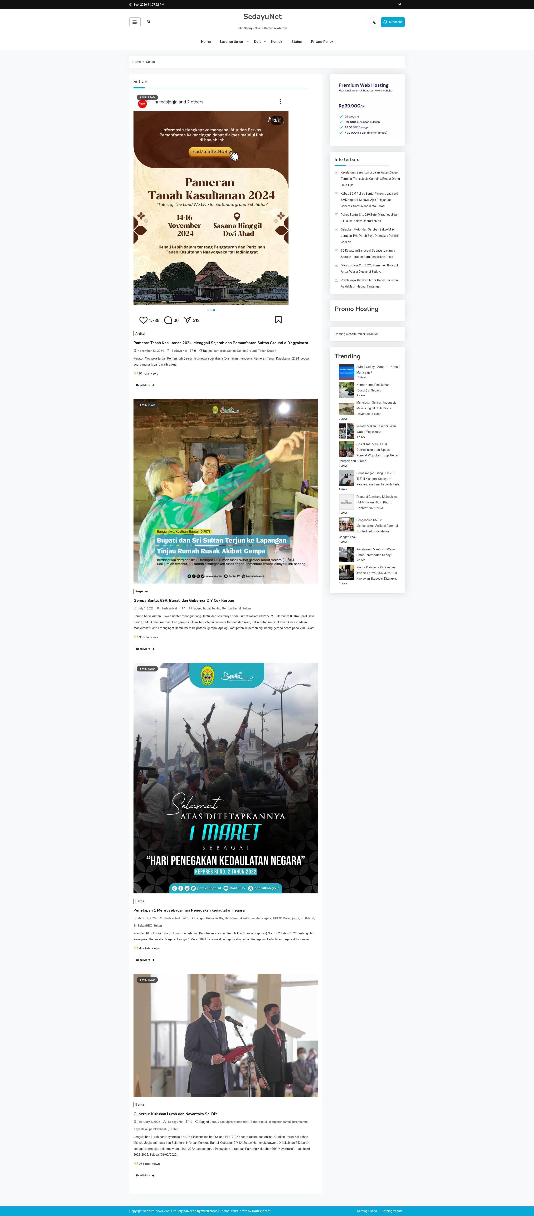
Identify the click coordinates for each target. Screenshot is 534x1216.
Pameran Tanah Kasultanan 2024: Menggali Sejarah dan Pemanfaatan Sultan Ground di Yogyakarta (221, 342)
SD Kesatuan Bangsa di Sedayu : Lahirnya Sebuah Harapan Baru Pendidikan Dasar (368, 253)
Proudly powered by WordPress (194, 1211)
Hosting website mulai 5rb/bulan (357, 334)
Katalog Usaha (367, 1211)
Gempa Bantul (231, 608)
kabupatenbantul (279, 1122)
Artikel (140, 334)
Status (296, 41)
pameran (219, 350)
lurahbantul (300, 1122)
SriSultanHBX (143, 925)
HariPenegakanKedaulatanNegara (248, 918)
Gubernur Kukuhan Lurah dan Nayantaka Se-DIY (175, 1113)
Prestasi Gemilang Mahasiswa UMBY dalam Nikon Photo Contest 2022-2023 (377, 502)
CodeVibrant (261, 1211)
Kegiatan (141, 591)
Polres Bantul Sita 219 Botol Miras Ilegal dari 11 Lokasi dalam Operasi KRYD (369, 218)
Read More (143, 385)
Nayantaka (141, 1129)
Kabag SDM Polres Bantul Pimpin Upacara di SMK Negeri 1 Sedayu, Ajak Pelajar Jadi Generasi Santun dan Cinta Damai (370, 200)
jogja (295, 918)
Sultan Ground (247, 350)
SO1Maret (307, 918)
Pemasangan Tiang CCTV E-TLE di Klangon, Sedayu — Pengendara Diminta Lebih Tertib (378, 478)
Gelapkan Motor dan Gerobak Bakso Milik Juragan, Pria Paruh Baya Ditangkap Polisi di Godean (370, 236)
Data (257, 41)
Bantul (214, 1122)
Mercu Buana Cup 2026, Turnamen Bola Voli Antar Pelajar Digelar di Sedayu (369, 268)
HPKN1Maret (282, 918)
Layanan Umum (232, 41)
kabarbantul (259, 1122)
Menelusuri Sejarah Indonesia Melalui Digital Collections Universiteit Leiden (376, 408)
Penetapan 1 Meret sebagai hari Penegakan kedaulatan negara (189, 910)
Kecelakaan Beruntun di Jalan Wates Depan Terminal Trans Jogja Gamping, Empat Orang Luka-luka (370, 179)
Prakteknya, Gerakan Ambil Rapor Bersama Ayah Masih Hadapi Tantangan (369, 283)
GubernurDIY (214, 918)
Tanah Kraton (267, 350)
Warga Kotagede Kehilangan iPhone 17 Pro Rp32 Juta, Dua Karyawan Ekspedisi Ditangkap (377, 572)
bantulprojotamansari (234, 1122)
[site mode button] (375, 22)
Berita (139, 901)
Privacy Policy (322, 41)
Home (206, 41)
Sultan (231, 350)
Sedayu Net (179, 350)
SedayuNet (262, 16)
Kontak (276, 41)
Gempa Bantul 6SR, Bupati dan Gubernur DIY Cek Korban (184, 600)
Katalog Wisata (392, 1211)
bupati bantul (211, 608)
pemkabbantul (158, 1129)
